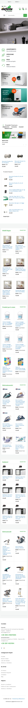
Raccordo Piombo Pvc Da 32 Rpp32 (20, 162)
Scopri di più (6, 216)
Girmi (20, 428)
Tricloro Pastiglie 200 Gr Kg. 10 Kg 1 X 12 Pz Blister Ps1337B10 (20, 346)
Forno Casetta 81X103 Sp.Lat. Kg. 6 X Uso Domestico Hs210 (17, 190)
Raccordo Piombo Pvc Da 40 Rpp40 (7, 162)
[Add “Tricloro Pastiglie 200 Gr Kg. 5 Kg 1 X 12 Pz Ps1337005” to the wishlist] (11, 342)
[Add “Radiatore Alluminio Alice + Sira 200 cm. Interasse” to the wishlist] (23, 492)
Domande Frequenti (6, 672)
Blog (2, 676)
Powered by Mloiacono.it (18, 698)
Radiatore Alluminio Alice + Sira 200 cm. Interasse (20, 496)
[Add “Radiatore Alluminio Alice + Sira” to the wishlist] (11, 474)
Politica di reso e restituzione (8, 686)
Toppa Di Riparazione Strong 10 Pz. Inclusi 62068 (20, 368)
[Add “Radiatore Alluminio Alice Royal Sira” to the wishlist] (23, 474)
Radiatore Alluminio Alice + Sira (7, 477)
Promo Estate (9, 326)
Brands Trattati (4, 658)
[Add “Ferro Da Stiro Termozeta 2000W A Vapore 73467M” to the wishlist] (11, 421)
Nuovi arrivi (5, 140)
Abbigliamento (6, 126)
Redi (6, 164)
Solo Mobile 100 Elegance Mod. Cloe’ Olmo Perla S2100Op (7, 269)
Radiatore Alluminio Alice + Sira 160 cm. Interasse (20, 517)
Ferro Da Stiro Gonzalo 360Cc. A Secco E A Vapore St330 (20, 447)
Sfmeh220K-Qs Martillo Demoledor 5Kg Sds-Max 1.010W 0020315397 (20, 576)
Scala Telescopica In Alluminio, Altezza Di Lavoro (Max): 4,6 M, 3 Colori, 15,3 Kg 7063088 (20, 601)
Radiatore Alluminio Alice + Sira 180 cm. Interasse (7, 517)
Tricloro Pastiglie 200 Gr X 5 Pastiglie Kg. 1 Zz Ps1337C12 (7, 323)
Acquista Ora (6, 39)
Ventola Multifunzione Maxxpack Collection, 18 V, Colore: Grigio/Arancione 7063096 (7, 550)
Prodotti (3, 656)
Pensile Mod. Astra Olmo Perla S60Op (20, 291)
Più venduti (5, 142)
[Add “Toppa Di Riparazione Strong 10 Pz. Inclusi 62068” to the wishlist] (23, 365)
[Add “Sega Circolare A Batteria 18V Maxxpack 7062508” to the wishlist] (11, 596)
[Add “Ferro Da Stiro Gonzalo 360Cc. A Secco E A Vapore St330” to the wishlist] (23, 443)
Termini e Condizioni (6, 684)
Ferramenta (14, 126)
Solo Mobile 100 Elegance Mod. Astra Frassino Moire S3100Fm (6, 292)
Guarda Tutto (23, 230)
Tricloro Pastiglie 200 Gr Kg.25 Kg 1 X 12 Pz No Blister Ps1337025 (20, 324)
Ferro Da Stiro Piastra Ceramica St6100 (20, 425)
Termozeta (8, 405)
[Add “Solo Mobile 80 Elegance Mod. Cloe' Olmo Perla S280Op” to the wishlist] (11, 243)
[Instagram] (4, 648)
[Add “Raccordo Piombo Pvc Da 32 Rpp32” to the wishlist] (23, 159)
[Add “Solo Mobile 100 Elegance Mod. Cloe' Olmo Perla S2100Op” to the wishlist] (11, 265)
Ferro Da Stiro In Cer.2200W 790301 (7, 445)
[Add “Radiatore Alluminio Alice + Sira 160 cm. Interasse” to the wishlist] (23, 514)
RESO (8, 64)
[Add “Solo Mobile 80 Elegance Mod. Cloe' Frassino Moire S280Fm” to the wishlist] (23, 243)
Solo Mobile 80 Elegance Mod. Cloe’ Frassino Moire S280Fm (20, 247)
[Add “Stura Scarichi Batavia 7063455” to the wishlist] (23, 544)
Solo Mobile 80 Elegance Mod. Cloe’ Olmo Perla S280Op (7, 246)
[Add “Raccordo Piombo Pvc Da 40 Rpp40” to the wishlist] (11, 159)
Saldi (3, 144)
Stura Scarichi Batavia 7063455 (20, 547)
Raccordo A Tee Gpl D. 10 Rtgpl (16, 203)
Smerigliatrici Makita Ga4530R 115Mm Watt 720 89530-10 (7, 576)
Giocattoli (21, 126)
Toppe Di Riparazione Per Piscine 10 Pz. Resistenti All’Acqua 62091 (7, 369)
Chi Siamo (3, 670)
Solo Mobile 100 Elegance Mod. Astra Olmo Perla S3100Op (20, 269)
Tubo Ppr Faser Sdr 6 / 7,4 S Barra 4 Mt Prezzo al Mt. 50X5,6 (17, 197)
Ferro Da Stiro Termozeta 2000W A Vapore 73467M (7, 425)
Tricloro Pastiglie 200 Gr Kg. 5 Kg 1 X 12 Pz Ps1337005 (7, 346)
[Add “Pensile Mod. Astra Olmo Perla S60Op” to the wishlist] (23, 288)
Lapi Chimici (22, 327)
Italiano (17, 1)
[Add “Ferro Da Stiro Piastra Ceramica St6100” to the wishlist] (23, 421)
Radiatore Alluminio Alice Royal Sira (20, 477)
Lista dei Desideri (5, 660)
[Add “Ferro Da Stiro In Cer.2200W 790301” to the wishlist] (11, 442)
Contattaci (3, 674)
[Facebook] (1, 648)
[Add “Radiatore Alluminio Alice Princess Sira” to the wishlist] (11, 492)
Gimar (7, 249)
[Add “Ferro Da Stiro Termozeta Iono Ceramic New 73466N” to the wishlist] (11, 397)
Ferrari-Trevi (22, 450)
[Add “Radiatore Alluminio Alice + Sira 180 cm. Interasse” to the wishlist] (11, 513)
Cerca (25, 15)
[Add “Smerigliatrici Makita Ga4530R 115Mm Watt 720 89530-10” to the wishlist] (11, 572)
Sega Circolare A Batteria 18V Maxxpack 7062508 (7, 600)
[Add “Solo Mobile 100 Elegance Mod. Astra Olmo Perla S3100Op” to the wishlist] (23, 265)
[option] (14, 31)
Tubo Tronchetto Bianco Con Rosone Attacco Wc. (16, 210)
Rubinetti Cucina (8, 128)
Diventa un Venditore (6, 662)
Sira (20, 499)
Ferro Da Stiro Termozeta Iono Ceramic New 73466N (6, 402)
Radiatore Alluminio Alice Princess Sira (7, 495)
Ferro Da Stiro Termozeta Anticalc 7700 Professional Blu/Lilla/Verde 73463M (20, 402)
